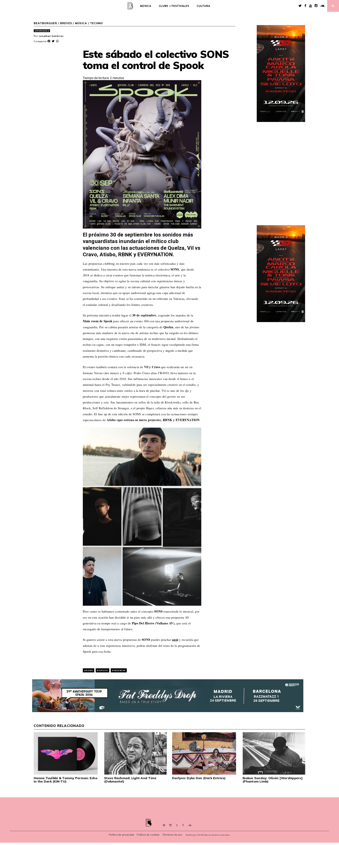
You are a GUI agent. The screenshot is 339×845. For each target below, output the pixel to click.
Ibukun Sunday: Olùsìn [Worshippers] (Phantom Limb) (273, 780)
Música (145, 6)
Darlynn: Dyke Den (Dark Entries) (199, 778)
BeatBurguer (45, 23)
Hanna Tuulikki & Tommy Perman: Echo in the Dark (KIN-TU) (65, 780)
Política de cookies (148, 834)
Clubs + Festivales (174, 6)
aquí (175, 639)
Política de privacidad (121, 834)
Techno (96, 23)
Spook (103, 670)
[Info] (164, 825)
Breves (66, 23)
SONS (89, 670)
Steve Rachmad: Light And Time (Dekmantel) (130, 780)
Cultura (203, 6)
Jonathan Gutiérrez (51, 36)
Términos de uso (172, 834)
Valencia (119, 670)
